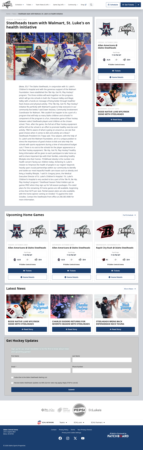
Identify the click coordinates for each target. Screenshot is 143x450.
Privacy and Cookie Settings (71, 433)
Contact (53, 430)
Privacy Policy (63, 430)
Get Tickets (129, 5)
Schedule (18, 5)
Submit (71, 389)
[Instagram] (68, 438)
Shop (82, 5)
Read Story (117, 119)
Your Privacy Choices (85, 430)
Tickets (28, 5)
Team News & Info (42, 5)
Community (72, 5)
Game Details (117, 77)
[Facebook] (60, 438)
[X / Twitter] (75, 438)
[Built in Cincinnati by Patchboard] (118, 435)
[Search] (91, 4)
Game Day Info (58, 5)
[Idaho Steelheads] (7, 5)
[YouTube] (83, 438)
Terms (73, 430)
